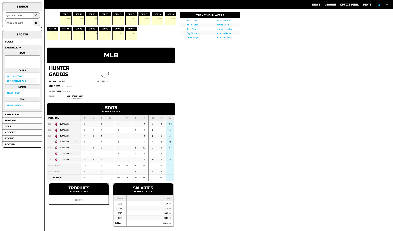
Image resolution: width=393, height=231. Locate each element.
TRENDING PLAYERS (210, 15)
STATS (367, 4)
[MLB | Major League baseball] (11, 61)
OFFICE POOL (349, 4)
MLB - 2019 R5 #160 (75, 96)
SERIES (73, 142)
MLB (111, 55)
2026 (120, 218)
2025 (120, 213)
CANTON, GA (67, 92)
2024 (120, 208)
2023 (120, 203)
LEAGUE (330, 4)
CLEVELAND (64, 124)
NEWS (316, 4)
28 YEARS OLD (66, 86)
